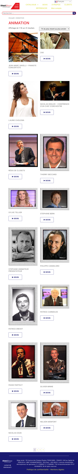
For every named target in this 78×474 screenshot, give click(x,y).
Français (60, 1)
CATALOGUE (31, 5)
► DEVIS (15, 74)
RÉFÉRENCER (41, 8)
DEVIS (45, 5)
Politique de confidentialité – (38, 470)
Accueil (11, 18)
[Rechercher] (74, 13)
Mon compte (56, 8)
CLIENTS (68, 5)
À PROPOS (56, 5)
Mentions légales (57, 470)
